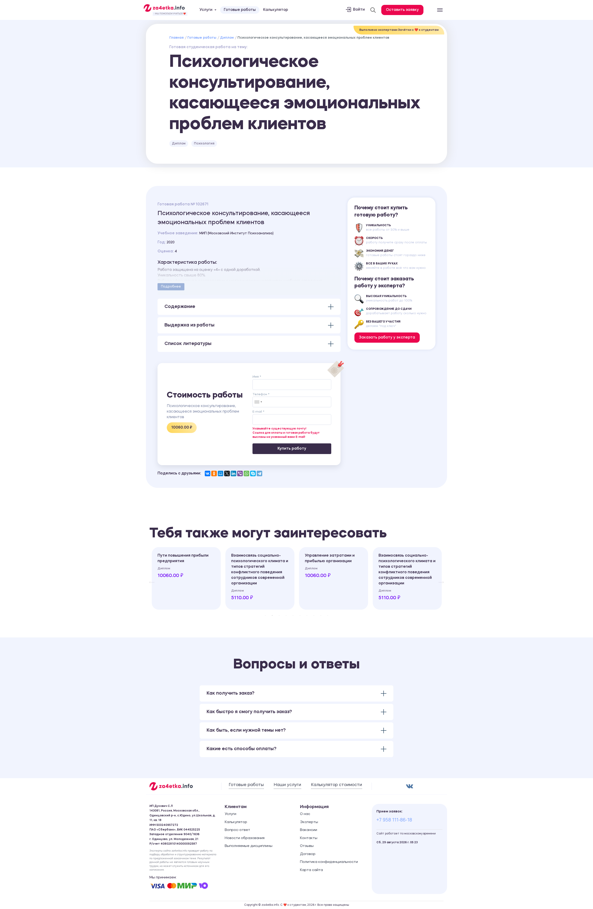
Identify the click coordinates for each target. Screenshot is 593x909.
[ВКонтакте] (207, 473)
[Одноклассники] (214, 473)
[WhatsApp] (246, 473)
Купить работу (292, 449)
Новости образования (245, 838)
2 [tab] (272, 615)
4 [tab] (286, 615)
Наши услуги (287, 785)
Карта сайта (311, 870)
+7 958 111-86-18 (394, 820)
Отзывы (307, 846)
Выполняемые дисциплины (248, 846)
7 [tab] (307, 615)
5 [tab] (293, 615)
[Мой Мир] (220, 473)
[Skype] (253, 473)
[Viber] (240, 473)
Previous (149, 578)
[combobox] (258, 402)
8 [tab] (314, 615)
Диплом (227, 37)
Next (439, 578)
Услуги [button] (205, 10)
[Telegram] (259, 473)
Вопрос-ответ (237, 830)
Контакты (308, 838)
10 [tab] (327, 615)
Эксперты (309, 822)
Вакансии (308, 830)
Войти (359, 10)
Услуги (230, 814)
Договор (307, 854)
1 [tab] (265, 615)
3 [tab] (279, 615)
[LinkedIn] (233, 473)
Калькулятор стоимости (336, 785)
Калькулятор (275, 10)
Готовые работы (240, 10)
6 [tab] (300, 615)
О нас (305, 814)
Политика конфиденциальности (329, 862)
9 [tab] (321, 615)
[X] (227, 473)
